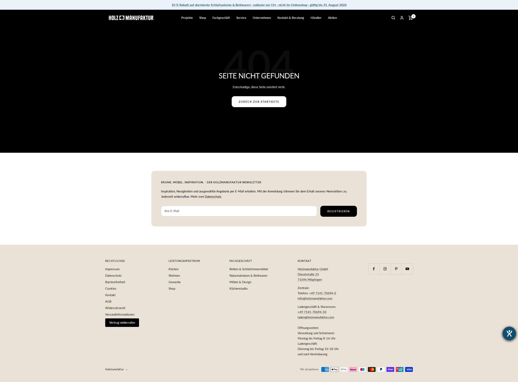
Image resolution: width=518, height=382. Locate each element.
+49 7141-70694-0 (322, 293)
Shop (202, 17)
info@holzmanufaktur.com (315, 298)
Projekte (187, 17)
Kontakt (110, 295)
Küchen (173, 269)
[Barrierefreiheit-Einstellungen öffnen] (509, 333)
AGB (108, 301)
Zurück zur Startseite (259, 101)
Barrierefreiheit (115, 282)
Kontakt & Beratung (290, 17)
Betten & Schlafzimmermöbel (248, 269)
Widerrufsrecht (115, 308)
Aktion (332, 17)
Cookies (110, 288)
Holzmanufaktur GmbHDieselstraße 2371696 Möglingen (313, 274)
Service (241, 17)
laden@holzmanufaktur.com (316, 317)
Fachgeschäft (221, 17)
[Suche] (393, 18)
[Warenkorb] (411, 18)
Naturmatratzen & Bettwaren (248, 275)
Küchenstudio (238, 288)
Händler (316, 17)
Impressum (112, 269)
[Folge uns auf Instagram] (385, 268)
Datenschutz (213, 196)
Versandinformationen (119, 314)
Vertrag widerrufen (122, 322)
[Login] (402, 17)
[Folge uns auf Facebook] (373, 268)
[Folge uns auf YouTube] (407, 268)
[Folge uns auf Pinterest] (396, 268)
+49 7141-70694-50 (312, 312)
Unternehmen (262, 17)
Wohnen (174, 275)
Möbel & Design (240, 282)
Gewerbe (175, 282)
